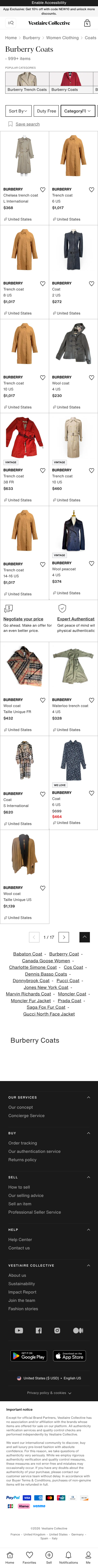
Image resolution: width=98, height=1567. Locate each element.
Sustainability (21, 1283)
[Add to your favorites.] (43, 190)
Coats (90, 37)
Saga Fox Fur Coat (46, 1007)
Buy (12, 1133)
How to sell (19, 1187)
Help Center (20, 1239)
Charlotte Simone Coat (33, 967)
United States (58, 1534)
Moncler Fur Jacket (31, 1001)
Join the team (21, 1300)
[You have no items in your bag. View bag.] (87, 23)
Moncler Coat (72, 994)
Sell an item (19, 1204)
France (15, 1534)
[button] (87, 23)
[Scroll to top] (84, 937)
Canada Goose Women (46, 961)
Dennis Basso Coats (46, 974)
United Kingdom (34, 1534)
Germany (77, 1534)
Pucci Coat (67, 980)
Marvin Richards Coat (28, 994)
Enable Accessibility (49, 2)
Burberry (31, 37)
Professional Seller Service (34, 1212)
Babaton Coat (27, 954)
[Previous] (34, 937)
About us (17, 1275)
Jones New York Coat (46, 987)
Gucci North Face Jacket (49, 1014)
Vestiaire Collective (31, 1265)
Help (13, 1230)
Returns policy (22, 1159)
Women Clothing (62, 37)
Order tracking (22, 1143)
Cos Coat (73, 967)
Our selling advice (26, 1195)
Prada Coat (69, 1001)
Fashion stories (23, 1308)
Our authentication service (34, 1151)
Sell (13, 1177)
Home (11, 37)
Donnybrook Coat (31, 980)
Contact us (19, 1248)
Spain (44, 1538)
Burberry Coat (64, 954)
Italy (54, 1538)
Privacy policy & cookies (46, 1392)
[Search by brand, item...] (10, 23)
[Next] (64, 937)
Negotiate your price (23, 619)
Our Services (22, 1097)
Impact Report (22, 1292)
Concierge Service (26, 1115)
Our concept (20, 1107)
